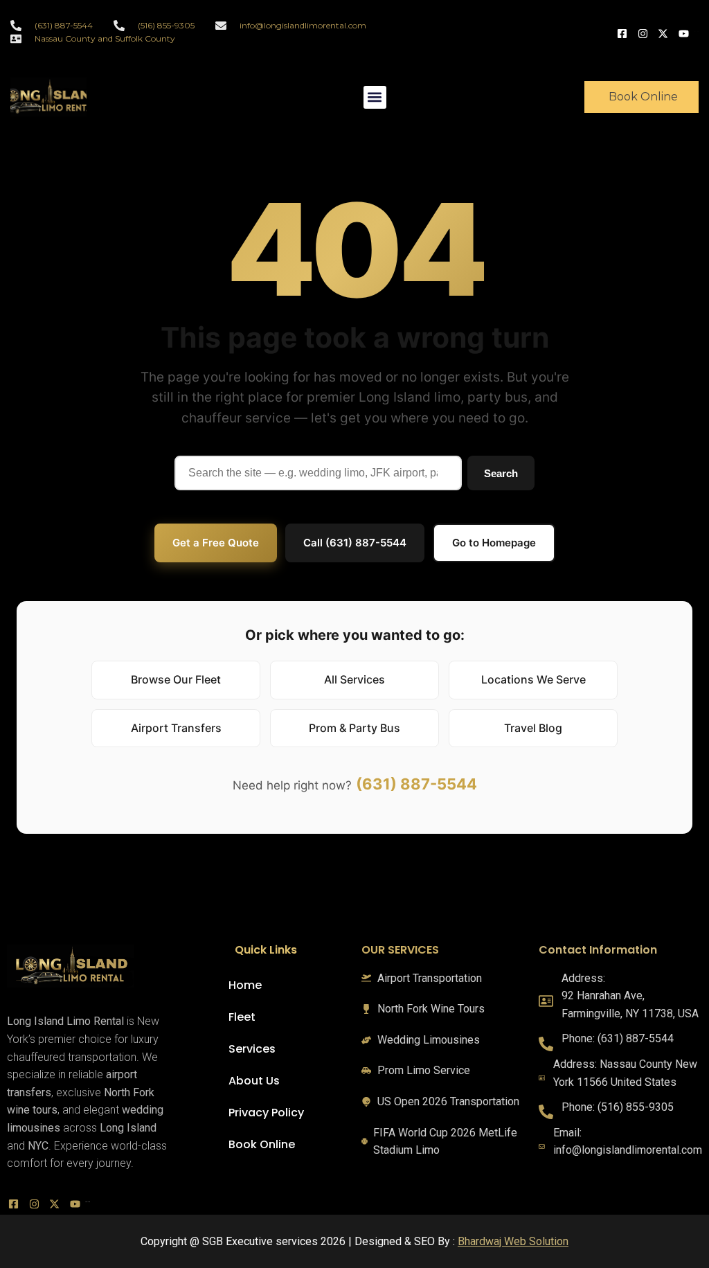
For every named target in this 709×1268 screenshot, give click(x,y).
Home (245, 985)
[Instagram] (644, 32)
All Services (354, 679)
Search (501, 473)
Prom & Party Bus (354, 728)
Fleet (241, 1017)
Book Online (261, 1144)
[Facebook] (624, 32)
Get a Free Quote (215, 542)
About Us (254, 1081)
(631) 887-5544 (416, 784)
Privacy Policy (266, 1112)
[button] (375, 97)
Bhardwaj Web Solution (513, 1241)
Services (252, 1049)
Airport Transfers (176, 728)
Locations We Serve (533, 679)
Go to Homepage (494, 542)
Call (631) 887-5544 (354, 542)
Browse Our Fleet (176, 679)
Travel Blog (533, 728)
